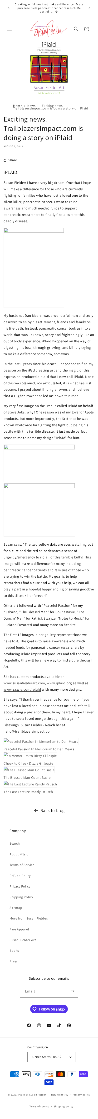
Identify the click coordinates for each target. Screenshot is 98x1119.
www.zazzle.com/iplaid (22, 689)
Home (17, 106)
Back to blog (52, 810)
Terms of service (39, 1106)
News (31, 106)
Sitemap (16, 908)
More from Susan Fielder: (29, 918)
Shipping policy (64, 1106)
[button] (9, 29)
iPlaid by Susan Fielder (32, 1094)
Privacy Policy (20, 886)
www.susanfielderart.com (24, 683)
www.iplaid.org (59, 683)
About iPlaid (19, 854)
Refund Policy (20, 876)
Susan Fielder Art (23, 940)
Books (14, 950)
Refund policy (59, 1094)
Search (15, 843)
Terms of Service (22, 865)
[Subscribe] (73, 986)
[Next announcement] (89, 8)
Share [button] (12, 160)
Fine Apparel (19, 929)
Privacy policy (81, 1094)
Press (14, 961)
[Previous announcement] (9, 8)
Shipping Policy (21, 897)
